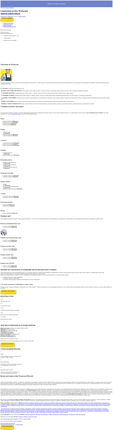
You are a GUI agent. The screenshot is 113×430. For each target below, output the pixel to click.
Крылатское (67, 411)
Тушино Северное (64, 412)
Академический (105, 409)
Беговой (108, 404)
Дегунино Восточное (93, 404)
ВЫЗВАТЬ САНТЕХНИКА (8, 291)
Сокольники (3, 404)
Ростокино (17, 405)
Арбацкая (27, 414)
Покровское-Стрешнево (20, 412)
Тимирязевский (20, 404)
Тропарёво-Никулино (10, 411)
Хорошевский (62, 404)
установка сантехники (8, 23)
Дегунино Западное (83, 404)
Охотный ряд (56, 414)
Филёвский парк (83, 411)
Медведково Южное (47, 405)
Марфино (62, 405)
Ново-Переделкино (50, 411)
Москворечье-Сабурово (46, 408)
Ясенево (38, 409)
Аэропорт (3, 405)
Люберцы (25, 416)
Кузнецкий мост (44, 414)
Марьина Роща (56, 405)
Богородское (26, 402)
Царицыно (105, 408)
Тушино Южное (55, 412)
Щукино (32, 412)
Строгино (49, 412)
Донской (34, 408)
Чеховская (38, 414)
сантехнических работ (16, 114)
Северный (12, 405)
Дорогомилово (90, 411)
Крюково (106, 411)
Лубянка (50, 414)
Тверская (83, 414)
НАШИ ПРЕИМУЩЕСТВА (9, 26)
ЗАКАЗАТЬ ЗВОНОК (7, 18)
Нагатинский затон (66, 408)
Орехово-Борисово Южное (96, 408)
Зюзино (78, 409)
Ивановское (58, 402)
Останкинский (29, 405)
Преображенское (97, 402)
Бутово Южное (89, 409)
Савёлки (28, 412)
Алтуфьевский (106, 405)
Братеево (23, 408)
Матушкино (7, 412)
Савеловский (31, 404)
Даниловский (28, 408)
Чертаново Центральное (15, 409)
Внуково (2, 411)
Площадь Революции (64, 414)
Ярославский (82, 405)
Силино (36, 412)
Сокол (26, 404)
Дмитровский (75, 404)
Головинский (69, 404)
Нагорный (74, 408)
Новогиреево (81, 402)
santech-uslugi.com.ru (10, 13)
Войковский (14, 404)
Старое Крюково (42, 412)
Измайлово (52, 402)
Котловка (69, 409)
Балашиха (20, 416)
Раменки (22, 411)
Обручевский (55, 409)
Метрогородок (74, 402)
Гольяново (31, 402)
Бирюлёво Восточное (6, 408)
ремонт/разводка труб (8, 24)
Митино (13, 412)
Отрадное (23, 405)
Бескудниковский (102, 404)
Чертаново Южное (26, 409)
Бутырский (87, 405)
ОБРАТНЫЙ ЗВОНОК (7, 426)
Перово (92, 402)
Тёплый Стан (49, 409)
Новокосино (87, 402)
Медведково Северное (38, 405)
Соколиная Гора (105, 402)
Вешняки (9, 404)
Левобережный (46, 404)
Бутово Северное (97, 409)
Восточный (34, 416)
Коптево (52, 404)
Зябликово (38, 408)
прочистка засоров (7, 25)
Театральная (78, 414)
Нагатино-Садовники (57, 408)
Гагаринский (83, 409)
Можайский (57, 411)
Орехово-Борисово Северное (83, 408)
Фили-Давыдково (75, 411)
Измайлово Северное (39, 402)
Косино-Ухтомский (66, 402)
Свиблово (7, 405)
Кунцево (62, 411)
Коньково (73, 409)
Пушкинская (72, 414)
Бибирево (93, 405)
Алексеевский (4, 406)
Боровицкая (32, 414)
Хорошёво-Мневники (99, 411)
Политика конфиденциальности (8, 423)
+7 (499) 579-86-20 (22, 16)
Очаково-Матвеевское (40, 411)
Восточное (47, 402)
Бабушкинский (99, 405)
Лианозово (76, 405)
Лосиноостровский (69, 405)
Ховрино (57, 404)
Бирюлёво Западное (15, 408)
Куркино (2, 412)
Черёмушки (42, 409)
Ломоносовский (62, 409)
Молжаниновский (38, 404)
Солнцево (17, 411)
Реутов (29, 416)
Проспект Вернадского (29, 411)
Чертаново (32, 409)
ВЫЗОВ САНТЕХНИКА (8, 343)
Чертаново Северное (5, 409)
